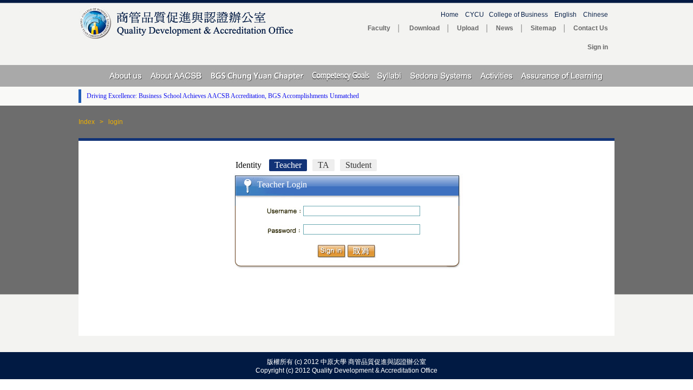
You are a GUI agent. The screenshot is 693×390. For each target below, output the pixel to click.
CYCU (474, 14)
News (504, 28)
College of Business (518, 14)
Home (450, 14)
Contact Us (593, 28)
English (565, 14)
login (115, 122)
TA (323, 165)
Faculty (379, 28)
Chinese (598, 14)
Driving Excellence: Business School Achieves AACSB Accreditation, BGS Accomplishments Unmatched (223, 96)
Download (424, 28)
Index (87, 122)
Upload (468, 28)
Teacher (288, 165)
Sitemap (543, 28)
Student (358, 165)
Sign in (597, 47)
